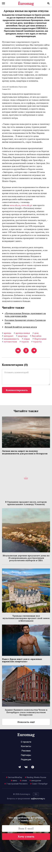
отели (23, 780)
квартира (21, 335)
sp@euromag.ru (38, 798)
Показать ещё (26, 722)
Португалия (39, 338)
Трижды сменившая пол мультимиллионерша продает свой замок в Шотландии (26, 618)
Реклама (26, 750)
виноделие (35, 780)
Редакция (26, 759)
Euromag (26, 3)
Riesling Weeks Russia (35, 777)
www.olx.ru (14, 205)
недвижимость (10, 338)
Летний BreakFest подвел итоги (21, 326)
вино (14, 780)
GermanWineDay (14, 777)
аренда (6, 333)
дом (36, 333)
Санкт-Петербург (39, 784)
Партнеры (26, 755)
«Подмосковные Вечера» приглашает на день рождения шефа (25, 315)
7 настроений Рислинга (15, 784)
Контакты (26, 746)
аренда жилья (22, 333)
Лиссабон (35, 335)
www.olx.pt (26, 205)
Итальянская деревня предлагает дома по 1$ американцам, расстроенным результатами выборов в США (26, 558)
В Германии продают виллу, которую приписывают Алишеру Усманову (26, 503)
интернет (7, 335)
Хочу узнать (26, 836)
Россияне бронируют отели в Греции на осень (25, 322)
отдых (26, 338)
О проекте (26, 741)
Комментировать (17, 390)
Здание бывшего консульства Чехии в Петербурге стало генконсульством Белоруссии (26, 712)
